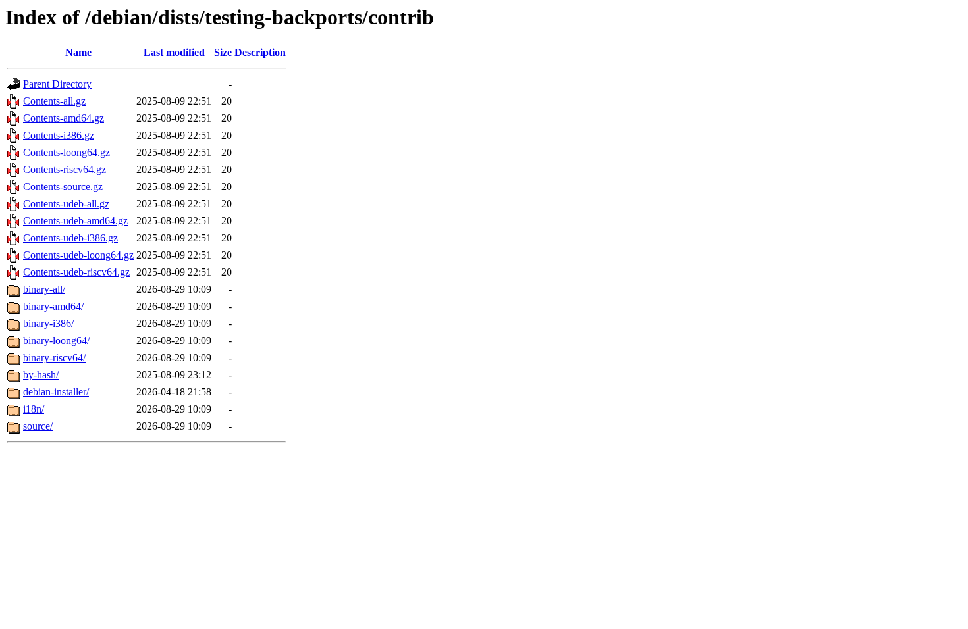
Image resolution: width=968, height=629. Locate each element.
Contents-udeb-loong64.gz (78, 255)
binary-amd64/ (53, 306)
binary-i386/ (48, 323)
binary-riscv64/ (54, 357)
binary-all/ (44, 289)
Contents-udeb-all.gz (66, 203)
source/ (38, 426)
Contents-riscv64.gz (64, 169)
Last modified (174, 52)
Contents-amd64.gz (63, 118)
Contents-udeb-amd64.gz (75, 220)
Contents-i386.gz (58, 135)
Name (78, 52)
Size (223, 52)
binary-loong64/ (56, 340)
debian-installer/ (56, 391)
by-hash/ (41, 374)
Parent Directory (57, 83)
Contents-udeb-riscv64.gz (76, 272)
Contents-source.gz (63, 186)
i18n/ (33, 409)
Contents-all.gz (54, 101)
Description (260, 52)
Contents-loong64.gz (66, 152)
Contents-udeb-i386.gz (70, 237)
